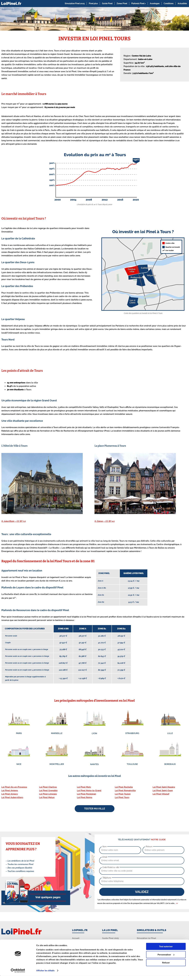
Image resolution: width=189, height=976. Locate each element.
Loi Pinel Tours (122, 797)
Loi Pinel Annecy (9, 794)
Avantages (155, 3)
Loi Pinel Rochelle (124, 787)
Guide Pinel (107, 3)
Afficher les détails (45, 970)
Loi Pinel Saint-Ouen (163, 790)
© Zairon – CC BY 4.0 (104, 521)
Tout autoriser (166, 946)
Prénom (149, 846)
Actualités (182, 3)
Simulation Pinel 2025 (75, 3)
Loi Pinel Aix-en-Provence (14, 787)
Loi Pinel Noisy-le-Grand (89, 790)
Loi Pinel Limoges (48, 794)
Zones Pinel (122, 3)
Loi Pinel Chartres (48, 787)
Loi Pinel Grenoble (48, 790)
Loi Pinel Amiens (9, 790)
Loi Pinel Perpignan (86, 794)
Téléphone (106, 878)
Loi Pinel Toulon (123, 794)
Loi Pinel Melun (47, 797)
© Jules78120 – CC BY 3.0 (13, 521)
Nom (104, 846)
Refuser (166, 962)
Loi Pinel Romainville (125, 790)
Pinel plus (93, 3)
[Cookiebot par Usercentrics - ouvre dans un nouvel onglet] (18, 971)
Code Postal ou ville (110, 867)
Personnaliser (164, 954)
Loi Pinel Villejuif (161, 794)
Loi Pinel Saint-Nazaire (164, 787)
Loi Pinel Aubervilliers (12, 797)
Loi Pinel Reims (84, 797)
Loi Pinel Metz (84, 787)
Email (104, 857)
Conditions (169, 3)
